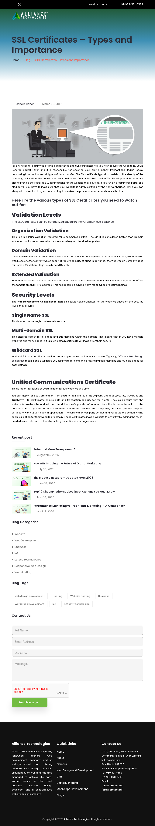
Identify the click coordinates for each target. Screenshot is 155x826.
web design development (30, 596)
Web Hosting (23, 572)
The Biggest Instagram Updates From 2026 (63, 478)
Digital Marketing (67, 782)
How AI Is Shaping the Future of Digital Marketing (67, 463)
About (60, 758)
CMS (60, 776)
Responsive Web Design (30, 566)
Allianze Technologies (77, 819)
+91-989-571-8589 (131, 4)
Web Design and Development (76, 770)
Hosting (57, 596)
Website (20, 534)
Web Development (27, 540)
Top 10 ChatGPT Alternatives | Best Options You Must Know (74, 491)
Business (20, 547)
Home (15, 60)
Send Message (28, 702)
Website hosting (80, 596)
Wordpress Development (29, 604)
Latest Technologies (28, 559)
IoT (17, 553)
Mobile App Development (72, 789)
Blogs (60, 795)
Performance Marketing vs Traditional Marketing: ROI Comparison (79, 506)
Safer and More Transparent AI (54, 449)
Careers (62, 764)
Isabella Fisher (25, 104)
